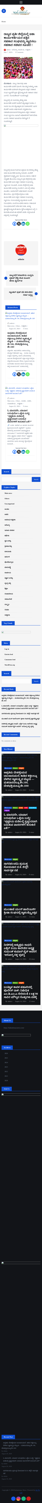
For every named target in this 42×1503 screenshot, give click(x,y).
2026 (6, 1053)
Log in (7, 649)
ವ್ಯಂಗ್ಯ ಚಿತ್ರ (8, 583)
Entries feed (9, 654)
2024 (6, 1062)
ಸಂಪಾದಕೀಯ (11, 403)
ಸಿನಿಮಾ (7, 610)
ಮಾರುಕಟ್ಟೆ (8, 567)
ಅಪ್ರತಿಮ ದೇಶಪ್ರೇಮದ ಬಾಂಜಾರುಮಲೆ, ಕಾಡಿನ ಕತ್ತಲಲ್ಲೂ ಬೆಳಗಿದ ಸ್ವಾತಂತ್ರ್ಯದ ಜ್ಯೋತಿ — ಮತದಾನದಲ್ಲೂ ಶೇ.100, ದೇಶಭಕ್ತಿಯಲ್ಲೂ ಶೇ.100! (21, 698)
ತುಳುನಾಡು (8, 551)
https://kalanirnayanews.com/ (13, 1028)
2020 (6, 1080)
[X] (19, 224)
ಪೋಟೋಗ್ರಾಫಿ (9, 562)
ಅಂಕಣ (23, 401)
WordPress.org (10, 665)
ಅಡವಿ (29, 401)
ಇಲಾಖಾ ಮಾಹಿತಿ (9, 530)
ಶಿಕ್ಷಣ (6, 588)
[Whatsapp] (28, 224)
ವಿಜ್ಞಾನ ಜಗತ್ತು (9, 578)
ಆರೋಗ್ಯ (14, 50)
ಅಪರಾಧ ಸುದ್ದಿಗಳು (10, 520)
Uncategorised (9, 504)
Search (6, 472)
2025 (6, 1058)
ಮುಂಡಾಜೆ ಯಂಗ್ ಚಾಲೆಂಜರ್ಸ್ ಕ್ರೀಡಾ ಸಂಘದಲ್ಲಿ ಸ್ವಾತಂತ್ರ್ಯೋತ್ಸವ (21, 719)
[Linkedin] (23, 224)
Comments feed (10, 659)
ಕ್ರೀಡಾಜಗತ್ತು (8, 546)
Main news (10, 326)
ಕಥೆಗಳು (7, 535)
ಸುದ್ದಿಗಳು (28, 50)
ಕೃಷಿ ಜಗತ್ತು (8, 541)
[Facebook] (14, 224)
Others (18, 326)
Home (4, 21)
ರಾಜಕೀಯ (21, 50)
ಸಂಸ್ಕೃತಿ (7, 604)
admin (8, 50)
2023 (6, 1067)
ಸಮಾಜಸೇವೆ (8, 599)
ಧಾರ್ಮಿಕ (7, 557)
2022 (6, 1071)
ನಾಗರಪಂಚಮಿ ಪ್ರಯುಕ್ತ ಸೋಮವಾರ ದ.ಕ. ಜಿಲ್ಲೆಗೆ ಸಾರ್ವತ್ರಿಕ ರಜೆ (20, 713)
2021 (6, 1076)
